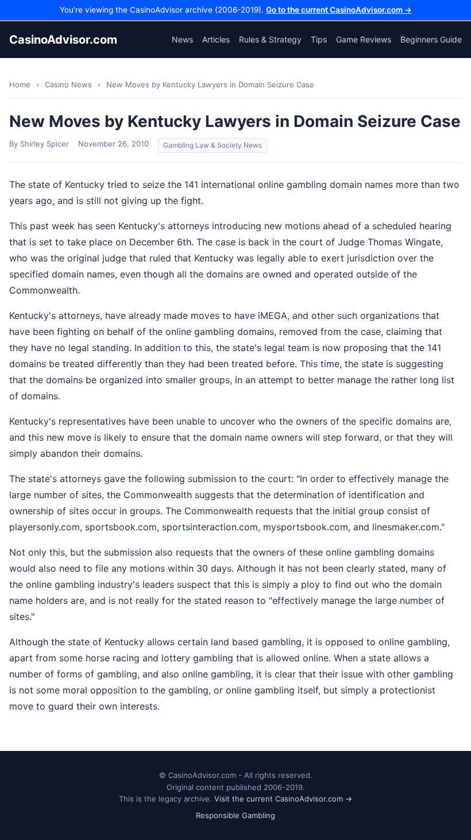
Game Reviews (363, 39)
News (182, 39)
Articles (216, 39)
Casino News (68, 84)
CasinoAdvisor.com (63, 40)
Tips (319, 39)
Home (19, 84)
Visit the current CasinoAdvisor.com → (283, 798)
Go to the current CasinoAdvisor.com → (339, 9)
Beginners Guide (431, 39)
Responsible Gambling (235, 815)
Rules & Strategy (270, 39)
